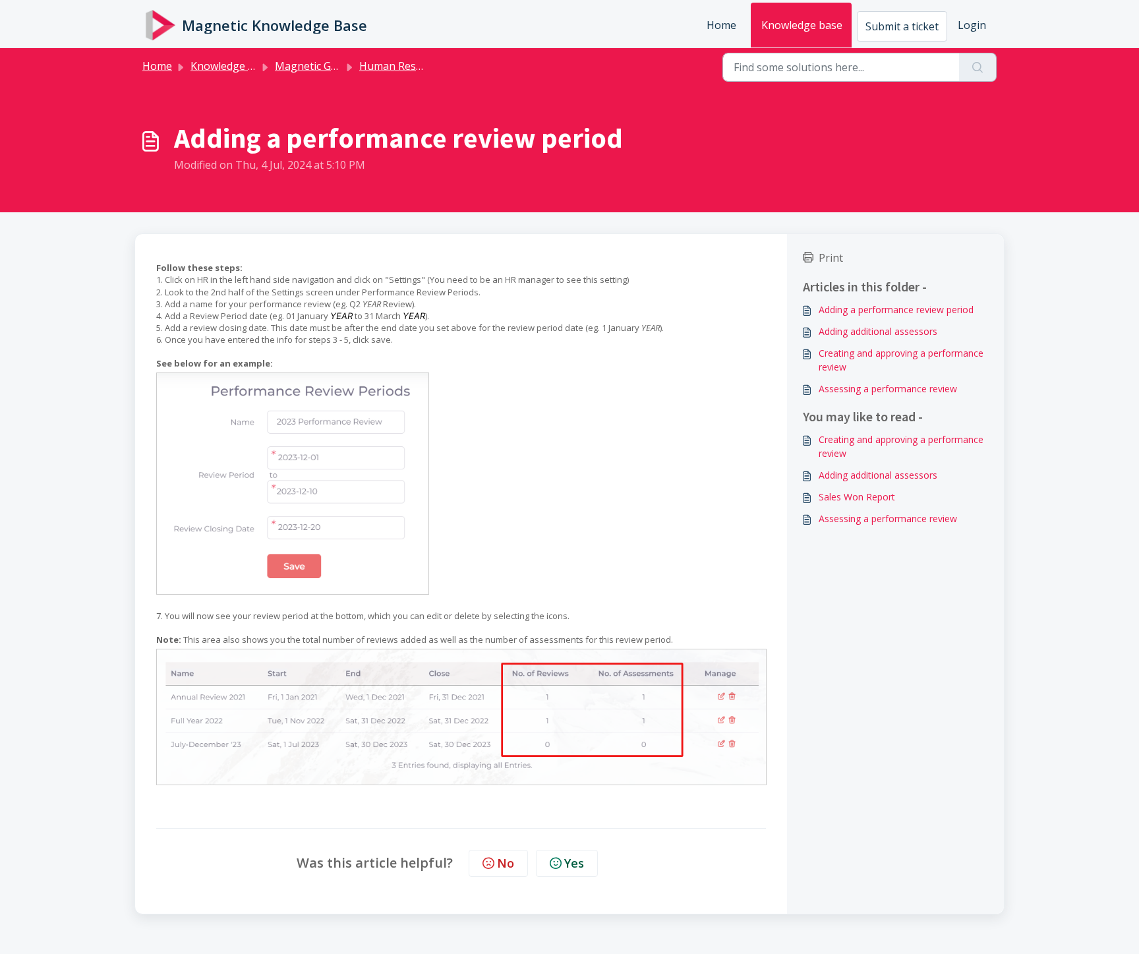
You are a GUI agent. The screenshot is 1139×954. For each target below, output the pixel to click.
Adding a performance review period (896, 309)
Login (972, 25)
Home (721, 25)
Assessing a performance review (888, 388)
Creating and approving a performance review (901, 360)
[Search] (978, 67)
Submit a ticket (902, 26)
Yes (574, 863)
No (505, 863)
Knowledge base (801, 25)
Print (831, 258)
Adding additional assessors (878, 331)
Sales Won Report (857, 497)
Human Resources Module (424, 66)
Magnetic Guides (316, 66)
